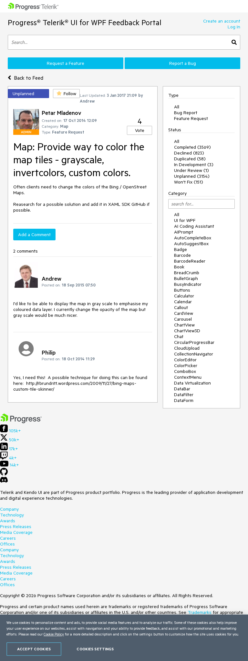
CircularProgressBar (194, 342)
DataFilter (183, 394)
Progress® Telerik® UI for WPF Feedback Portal (84, 22)
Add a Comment (34, 234)
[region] (124, 638)
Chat (178, 336)
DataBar (182, 389)
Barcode (182, 255)
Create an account (221, 21)
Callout (181, 307)
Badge (180, 249)
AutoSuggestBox (191, 243)
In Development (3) (193, 164)
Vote (139, 130)
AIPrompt (183, 232)
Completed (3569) (192, 147)
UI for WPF (184, 220)
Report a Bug (182, 63)
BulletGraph (186, 278)
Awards (7, 521)
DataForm (183, 400)
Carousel (183, 319)
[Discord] (4, 481)
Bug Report (185, 112)
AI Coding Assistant (194, 226)
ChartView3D (187, 331)
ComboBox (185, 371)
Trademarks (200, 612)
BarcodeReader (189, 261)
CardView (183, 313)
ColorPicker (185, 365)
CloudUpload (187, 348)
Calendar (183, 302)
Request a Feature (65, 63)
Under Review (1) (191, 170)
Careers (8, 538)
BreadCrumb (186, 272)
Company (9, 509)
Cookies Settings (95, 648)
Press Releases (15, 526)
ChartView (184, 325)
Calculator (184, 296)
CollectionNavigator (193, 354)
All (176, 107)
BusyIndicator (188, 284)
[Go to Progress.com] (21, 422)
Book (179, 267)
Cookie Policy (54, 634)
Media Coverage (16, 532)
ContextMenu (188, 377)
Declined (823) (189, 153)
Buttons (182, 290)
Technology (12, 515)
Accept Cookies (34, 648)
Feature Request (191, 118)
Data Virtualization (192, 383)
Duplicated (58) (190, 159)
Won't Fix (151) (188, 182)
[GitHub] (4, 474)
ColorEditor (185, 360)
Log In (234, 27)
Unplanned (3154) (192, 176)
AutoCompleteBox (192, 238)
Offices (7, 544)
